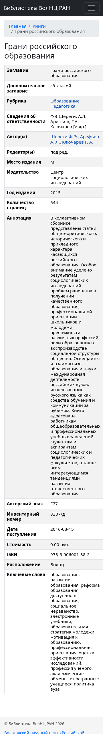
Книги (39, 26)
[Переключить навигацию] (92, 8)
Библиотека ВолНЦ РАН (36, 8)
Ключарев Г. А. (77, 142)
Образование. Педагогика (65, 103)
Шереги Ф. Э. (64, 136)
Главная (17, 26)
